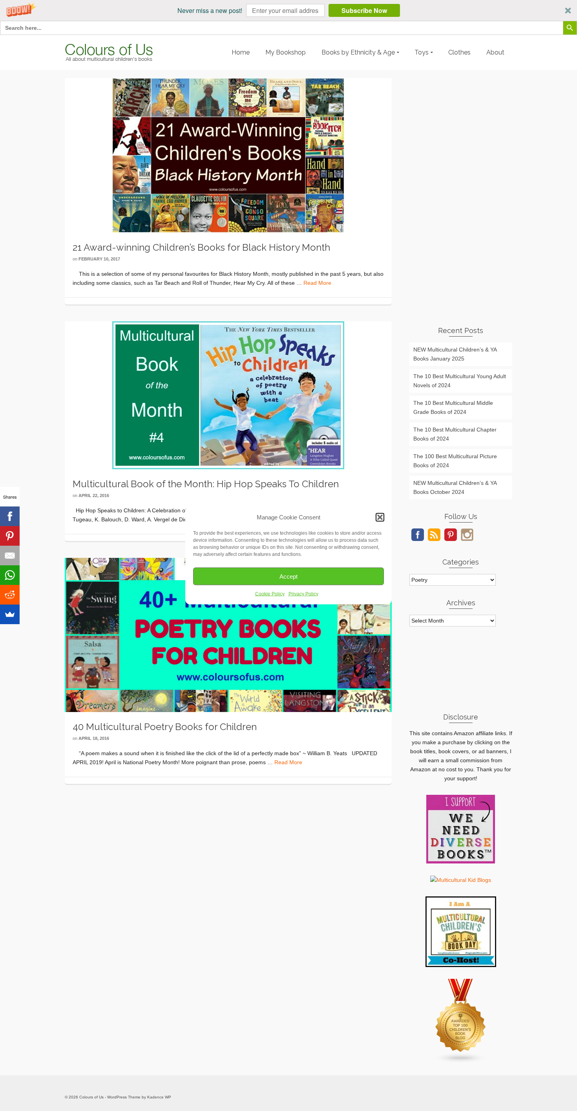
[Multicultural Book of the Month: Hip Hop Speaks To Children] (228, 395)
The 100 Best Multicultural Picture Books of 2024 (455, 460)
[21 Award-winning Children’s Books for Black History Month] (228, 155)
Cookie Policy (270, 594)
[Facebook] (10, 516)
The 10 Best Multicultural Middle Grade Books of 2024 (453, 407)
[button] (288, 10)
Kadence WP (159, 1097)
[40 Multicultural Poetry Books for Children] (228, 634)
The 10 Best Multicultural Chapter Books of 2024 (455, 434)
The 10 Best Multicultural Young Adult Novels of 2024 (459, 380)
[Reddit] (10, 595)
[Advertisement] (461, 195)
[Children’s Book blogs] (460, 1021)
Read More (317, 283)
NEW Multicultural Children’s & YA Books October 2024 (455, 487)
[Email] (10, 555)
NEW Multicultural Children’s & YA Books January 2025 (455, 354)
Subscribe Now (364, 10)
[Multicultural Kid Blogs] (460, 879)
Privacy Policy (303, 594)
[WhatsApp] (10, 575)
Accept (288, 576)
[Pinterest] (10, 536)
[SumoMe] (10, 614)
